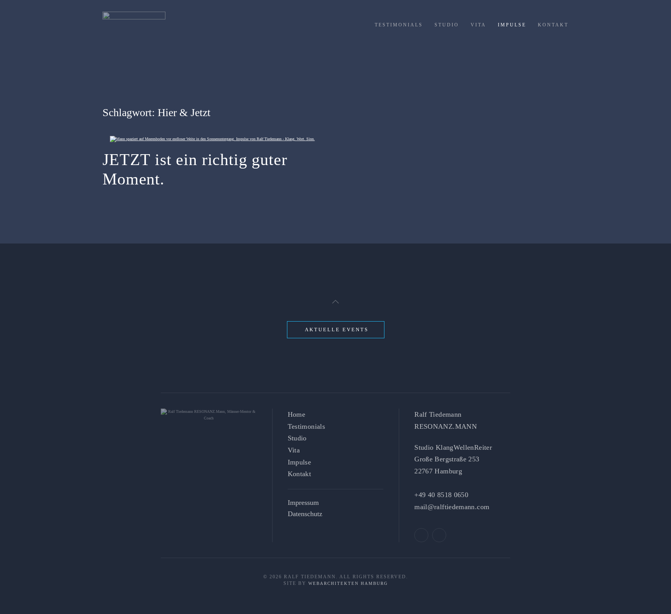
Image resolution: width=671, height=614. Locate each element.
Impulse (512, 25)
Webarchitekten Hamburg (348, 583)
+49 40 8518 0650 (441, 495)
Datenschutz (305, 514)
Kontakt (553, 25)
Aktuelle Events (337, 329)
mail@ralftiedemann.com (451, 507)
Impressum (303, 502)
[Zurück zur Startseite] (134, 27)
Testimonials (399, 25)
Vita (478, 25)
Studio (447, 25)
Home (296, 414)
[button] (335, 302)
